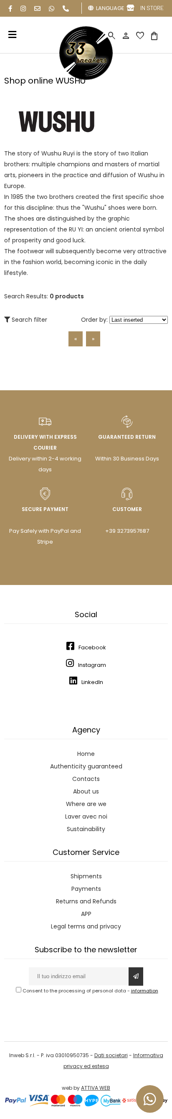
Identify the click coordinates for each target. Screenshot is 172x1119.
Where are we (86, 804)
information (144, 990)
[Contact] (37, 9)
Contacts (86, 779)
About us (86, 791)
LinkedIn (92, 682)
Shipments (86, 876)
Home (86, 754)
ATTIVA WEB (95, 1087)
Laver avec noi (86, 816)
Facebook (92, 647)
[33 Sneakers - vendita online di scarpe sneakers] (86, 78)
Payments (86, 889)
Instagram (92, 665)
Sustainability (86, 829)
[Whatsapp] (51, 9)
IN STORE (152, 7)
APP (86, 914)
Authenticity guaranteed (86, 766)
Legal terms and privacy (86, 926)
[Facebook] (10, 9)
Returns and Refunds (86, 901)
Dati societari (111, 1055)
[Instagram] (23, 9)
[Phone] (66, 9)
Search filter (28, 319)
